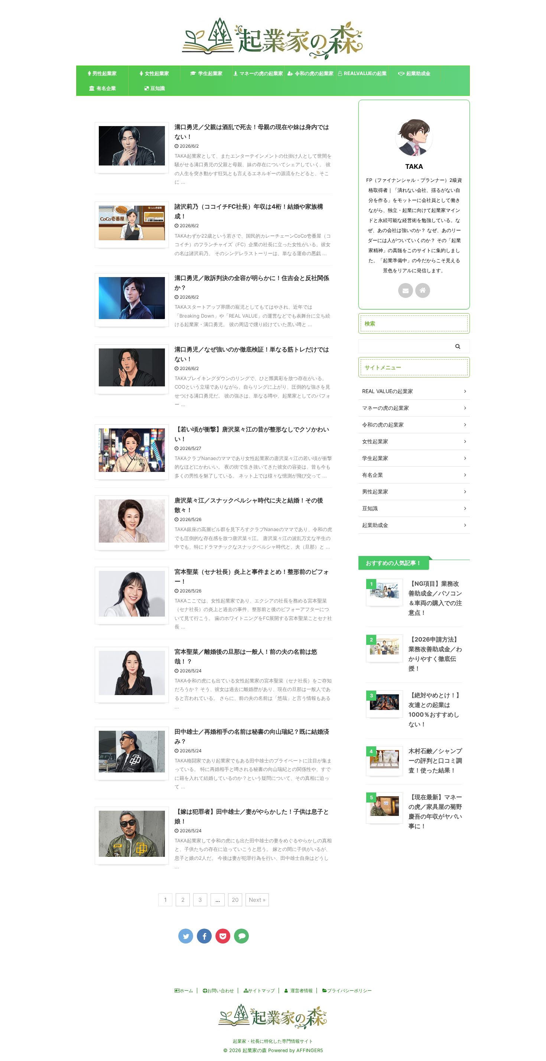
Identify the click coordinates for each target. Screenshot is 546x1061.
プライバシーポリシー (349, 990)
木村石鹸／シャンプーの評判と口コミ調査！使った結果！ (435, 760)
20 (235, 899)
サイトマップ (261, 990)
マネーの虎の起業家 (261, 73)
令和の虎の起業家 (314, 73)
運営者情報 (301, 990)
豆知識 (157, 88)
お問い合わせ (220, 990)
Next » (257, 899)
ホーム (186, 990)
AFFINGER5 (309, 1050)
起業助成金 (418, 73)
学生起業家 (210, 73)
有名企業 (106, 88)
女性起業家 (157, 73)
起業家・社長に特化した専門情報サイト (273, 1041)
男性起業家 (104, 73)
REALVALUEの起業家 (365, 75)
